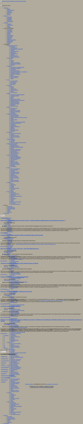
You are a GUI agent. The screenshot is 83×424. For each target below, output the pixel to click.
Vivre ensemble (10, 401)
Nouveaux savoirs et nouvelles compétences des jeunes (16, 291)
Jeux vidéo (12, 294)
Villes (11, 400)
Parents (9, 253)
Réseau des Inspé (62, 300)
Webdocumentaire (14, 340)
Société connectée (14, 390)
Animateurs (9, 239)
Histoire (12, 358)
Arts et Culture (10, 268)
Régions (12, 396)
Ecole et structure (14, 380)
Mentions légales (29, 384)
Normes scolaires (14, 386)
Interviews (9, 221)
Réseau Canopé (51, 300)
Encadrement (10, 245)
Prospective (9, 342)
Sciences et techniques (12, 365)
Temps (11, 348)
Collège (9, 420)
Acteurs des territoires (15, 379)
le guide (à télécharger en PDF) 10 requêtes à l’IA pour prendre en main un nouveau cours (36, 244)
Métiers (8, 317)
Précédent (6, 335)
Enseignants (10, 246)
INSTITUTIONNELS (5, 377)
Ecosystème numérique (15, 343)
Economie (12, 381)
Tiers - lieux (12, 413)
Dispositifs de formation (15, 278)
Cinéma (12, 270)
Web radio (12, 339)
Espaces (12, 344)
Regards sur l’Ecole (14, 388)
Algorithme (12, 350)
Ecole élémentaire (11, 418)
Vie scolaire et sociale (15, 414)
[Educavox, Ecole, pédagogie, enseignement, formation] (13, 1)
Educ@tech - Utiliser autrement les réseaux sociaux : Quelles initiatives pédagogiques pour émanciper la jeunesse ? (33, 220)
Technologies (10, 231)
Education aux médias (15, 309)
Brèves (8, 223)
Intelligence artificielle (15, 368)
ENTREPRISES (4, 371)
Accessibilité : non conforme (52, 384)
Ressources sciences (15, 360)
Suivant (5, 348)
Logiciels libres (13, 369)
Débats (8, 219)
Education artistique (14, 356)
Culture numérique (14, 261)
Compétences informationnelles (17, 304)
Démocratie (12, 405)
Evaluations (13, 262)
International (13, 394)
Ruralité (12, 397)
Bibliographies (13, 355)
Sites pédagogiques (14, 363)
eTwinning (12, 341)
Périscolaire (9, 416)
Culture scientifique (14, 366)
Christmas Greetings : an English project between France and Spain (19, 263)
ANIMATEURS (4, 356)
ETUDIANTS (4, 373)
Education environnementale (16, 357)
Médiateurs (9, 252)
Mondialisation (13, 385)
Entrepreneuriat (13, 318)
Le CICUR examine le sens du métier (11, 306)
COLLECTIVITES (5, 360)
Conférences (7, 295)
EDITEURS (3, 363)
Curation (12, 307)
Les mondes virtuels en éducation (17, 332)
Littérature (12, 275)
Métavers (12, 371)
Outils (8, 236)
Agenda (9, 224)
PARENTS (3, 382)
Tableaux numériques (15, 336)
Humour (12, 298)
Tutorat (11, 288)
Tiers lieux (12, 399)
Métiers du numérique (15, 321)
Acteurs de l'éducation (9, 238)
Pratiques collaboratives (15, 333)
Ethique (12, 407)
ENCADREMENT (5, 367)
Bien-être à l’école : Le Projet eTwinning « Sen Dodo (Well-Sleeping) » (20, 248)
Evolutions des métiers (15, 320)
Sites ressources (14, 287)
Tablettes (12, 337)
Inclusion (12, 409)
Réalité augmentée (14, 373)
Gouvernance (13, 408)
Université (9, 422)
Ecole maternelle (11, 417)
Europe (12, 393)
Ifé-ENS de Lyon (43, 300)
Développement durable (15, 367)
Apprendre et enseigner (12, 255)
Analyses (9, 234)
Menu (2, 215)
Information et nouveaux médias (17, 310)
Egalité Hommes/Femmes (16, 406)
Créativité (12, 260)
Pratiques (6, 252)
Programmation (13, 302)
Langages (9, 295)
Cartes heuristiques (14, 325)
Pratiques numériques (12, 324)
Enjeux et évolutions (14, 280)
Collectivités (9, 242)
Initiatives (12, 264)
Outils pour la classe (14, 267)
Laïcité (11, 410)
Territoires (9, 392)
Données (12, 351)
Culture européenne (14, 404)
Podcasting (12, 334)
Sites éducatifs (13, 361)
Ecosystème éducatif (14, 382)
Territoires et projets (14, 391)
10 (4, 345)
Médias (8, 303)
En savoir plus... (4, 232)
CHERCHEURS (4, 358)
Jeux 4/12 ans (13, 292)
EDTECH (3, 365)
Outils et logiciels (14, 372)
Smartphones (13, 335)
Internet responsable (14, 312)
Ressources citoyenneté (15, 359)
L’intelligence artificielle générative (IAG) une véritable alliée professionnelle (22, 235)
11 (4, 346)
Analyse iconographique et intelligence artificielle (14, 276)
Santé (11, 389)
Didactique (9, 227)
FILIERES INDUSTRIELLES (7, 375)
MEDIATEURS (4, 379)
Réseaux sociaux (14, 316)
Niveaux (6, 415)
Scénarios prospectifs (15, 347)
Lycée (8, 421)
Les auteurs (6, 423)
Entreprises (9, 247)
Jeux (8, 290)
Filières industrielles (11, 250)
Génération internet (14, 383)
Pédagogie (6, 238)
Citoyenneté (13, 402)
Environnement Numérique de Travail (18, 327)
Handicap (12, 384)
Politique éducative (14, 345)
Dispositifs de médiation (15, 274)
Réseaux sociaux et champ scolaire (18, 352)
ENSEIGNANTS (4, 369)
